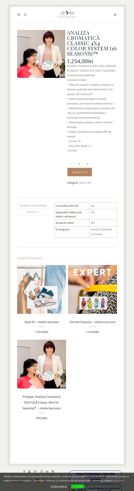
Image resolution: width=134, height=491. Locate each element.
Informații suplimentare (33, 205)
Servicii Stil (85, 182)
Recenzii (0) (33, 211)
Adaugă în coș (79, 172)
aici (89, 145)
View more (119, 480)
